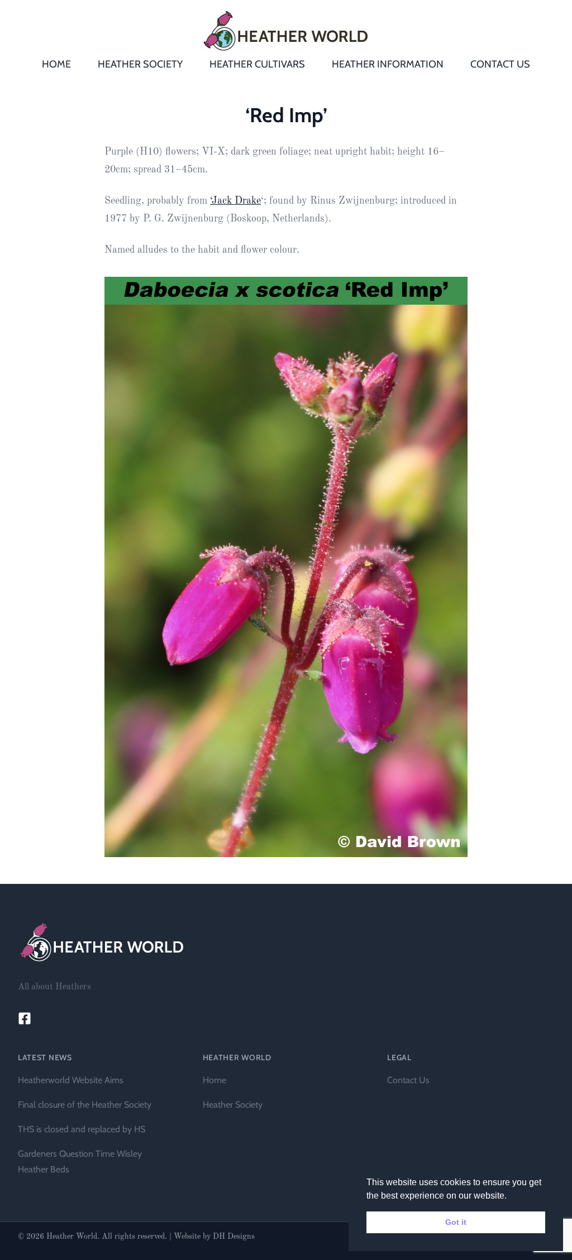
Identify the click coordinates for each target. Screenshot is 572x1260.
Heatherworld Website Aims (70, 1080)
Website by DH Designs (214, 1236)
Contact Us (408, 1080)
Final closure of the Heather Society (84, 1104)
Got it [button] (455, 1222)
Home (214, 1080)
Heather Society (233, 1104)
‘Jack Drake (235, 201)
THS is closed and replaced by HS (81, 1129)
